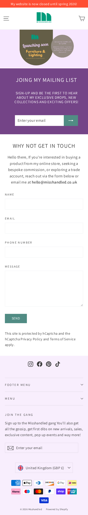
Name (9, 194)
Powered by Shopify (57, 509)
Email (10, 218)
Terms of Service (63, 339)
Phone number (19, 242)
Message (12, 266)
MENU (10, 398)
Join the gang (19, 415)
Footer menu (18, 385)
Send (16, 318)
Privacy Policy (31, 339)
